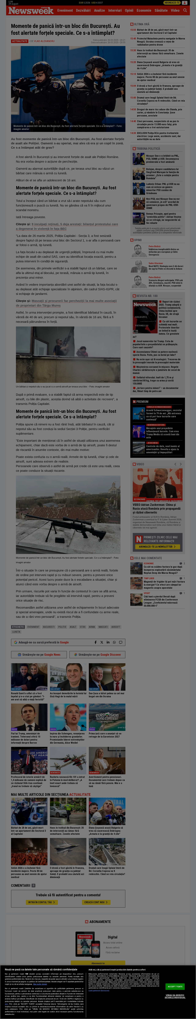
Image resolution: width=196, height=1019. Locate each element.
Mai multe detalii (40, 984)
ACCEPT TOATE (175, 986)
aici (6, 1004)
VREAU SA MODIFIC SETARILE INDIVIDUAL (175, 996)
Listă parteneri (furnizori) (99, 991)
